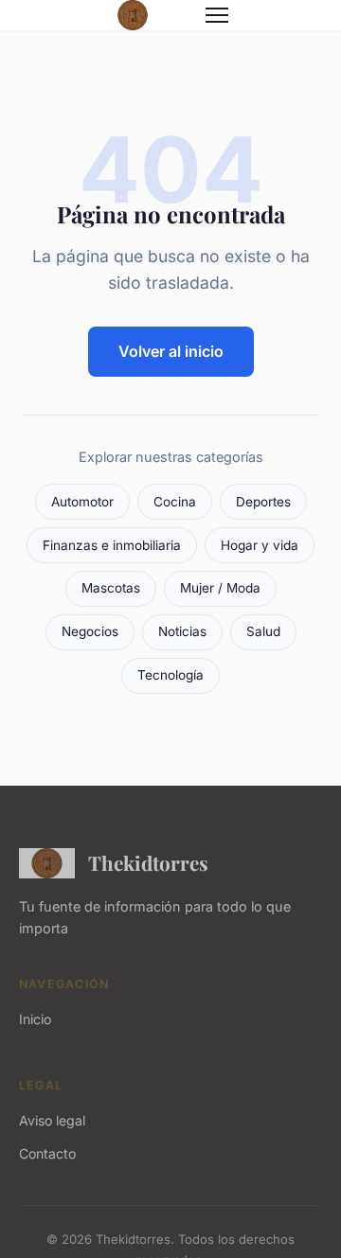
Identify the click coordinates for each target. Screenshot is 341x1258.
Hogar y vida (259, 545)
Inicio (35, 1019)
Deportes (263, 501)
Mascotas (110, 587)
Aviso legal (52, 1120)
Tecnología (170, 674)
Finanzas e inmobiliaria (112, 545)
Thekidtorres (148, 862)
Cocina (174, 501)
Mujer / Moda (220, 587)
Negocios (90, 631)
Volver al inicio (171, 351)
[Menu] (217, 15)
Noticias (182, 631)
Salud (263, 631)
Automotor (82, 501)
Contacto (47, 1153)
